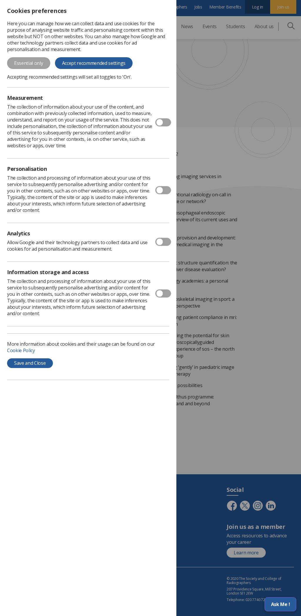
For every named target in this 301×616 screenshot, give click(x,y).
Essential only (28, 63)
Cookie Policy (21, 350)
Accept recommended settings (94, 63)
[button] (280, 604)
